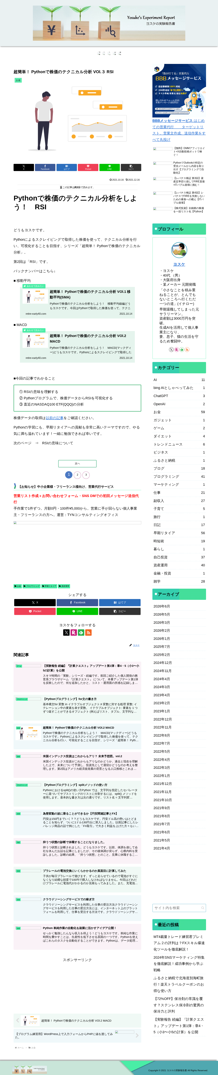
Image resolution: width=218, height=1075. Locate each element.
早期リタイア (50, 586)
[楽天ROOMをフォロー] (74, 632)
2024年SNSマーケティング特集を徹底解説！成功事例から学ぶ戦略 (179, 963)
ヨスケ (179, 264)
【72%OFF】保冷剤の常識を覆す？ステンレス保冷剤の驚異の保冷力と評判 (179, 1005)
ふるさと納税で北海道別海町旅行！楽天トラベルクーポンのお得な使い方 (179, 984)
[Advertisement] (77, 985)
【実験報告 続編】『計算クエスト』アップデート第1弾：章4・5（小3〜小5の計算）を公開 (179, 1025)
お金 (19, 586)
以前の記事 (55, 418)
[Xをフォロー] (66, 632)
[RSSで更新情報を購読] (88, 632)
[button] (131, 167)
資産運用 (65, 586)
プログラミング (33, 586)
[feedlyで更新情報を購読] (81, 632)
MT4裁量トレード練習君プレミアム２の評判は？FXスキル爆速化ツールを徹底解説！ (179, 943)
